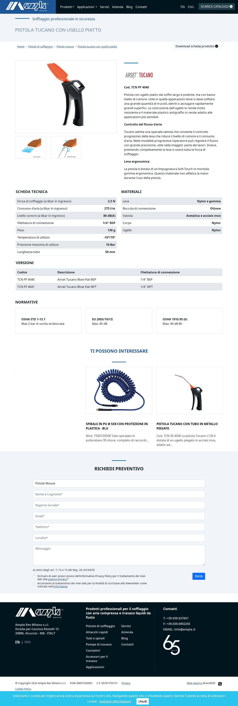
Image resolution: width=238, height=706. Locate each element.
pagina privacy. (57, 579)
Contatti (141, 7)
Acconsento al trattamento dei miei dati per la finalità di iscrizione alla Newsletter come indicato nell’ (92, 585)
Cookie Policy (23, 689)
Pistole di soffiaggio (100, 626)
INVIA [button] (199, 576)
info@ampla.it (184, 629)
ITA (183, 7)
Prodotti (66, 7)
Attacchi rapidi (97, 632)
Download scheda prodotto (195, 46)
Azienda (117, 7)
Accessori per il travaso (97, 659)
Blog (129, 7)
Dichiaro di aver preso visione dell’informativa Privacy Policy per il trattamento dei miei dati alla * (91, 577)
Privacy (126, 683)
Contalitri (93, 650)
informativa (60, 586)
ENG (191, 7)
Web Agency (194, 683)
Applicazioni (95, 667)
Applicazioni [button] (86, 7)
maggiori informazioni (115, 701)
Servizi (104, 7)
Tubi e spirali (95, 638)
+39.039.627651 (178, 618)
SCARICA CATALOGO (215, 6)
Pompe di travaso (99, 644)
